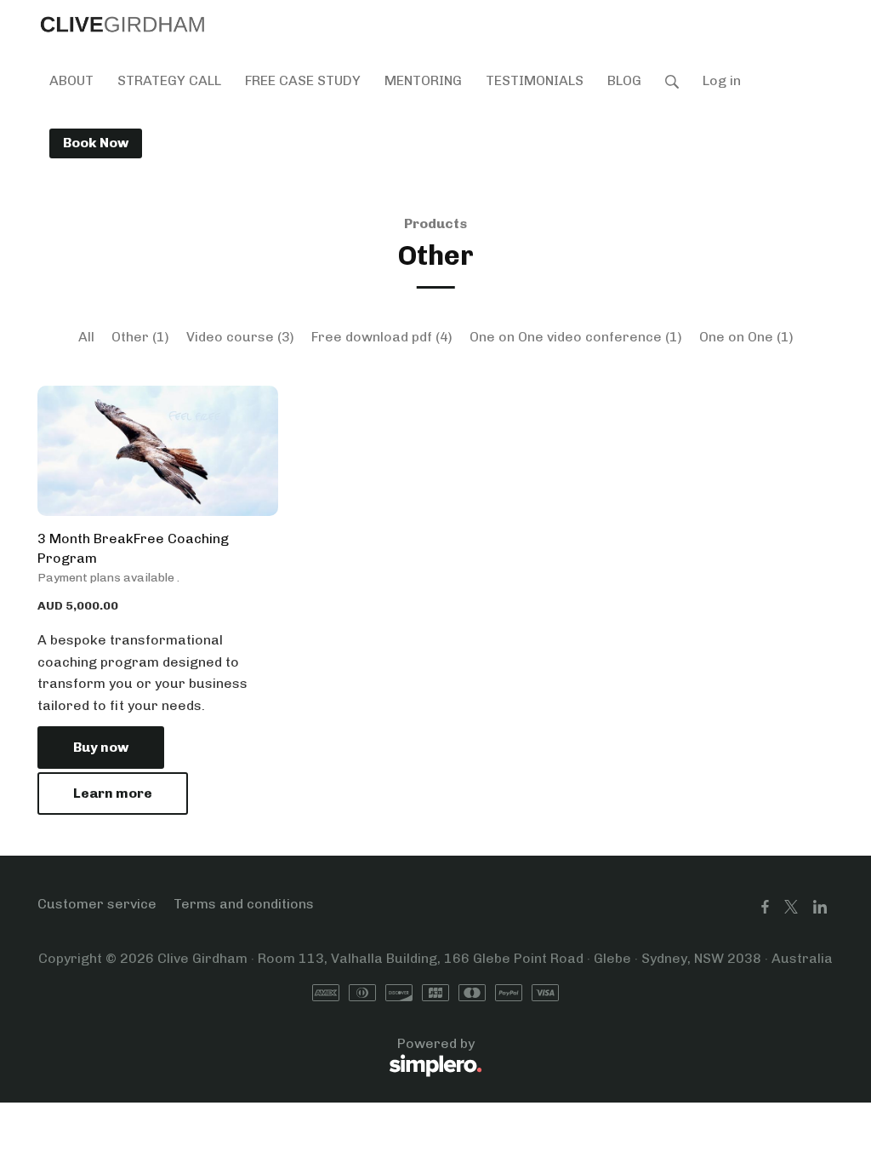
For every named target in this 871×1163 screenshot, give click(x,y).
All (86, 337)
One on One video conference (576, 337)
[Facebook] (765, 907)
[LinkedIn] (820, 907)
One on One (746, 337)
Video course (240, 337)
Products (435, 223)
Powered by (256, 1053)
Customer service (97, 904)
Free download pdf (382, 337)
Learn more (112, 793)
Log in (722, 80)
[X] (791, 907)
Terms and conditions (244, 904)
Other (140, 337)
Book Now (95, 143)
